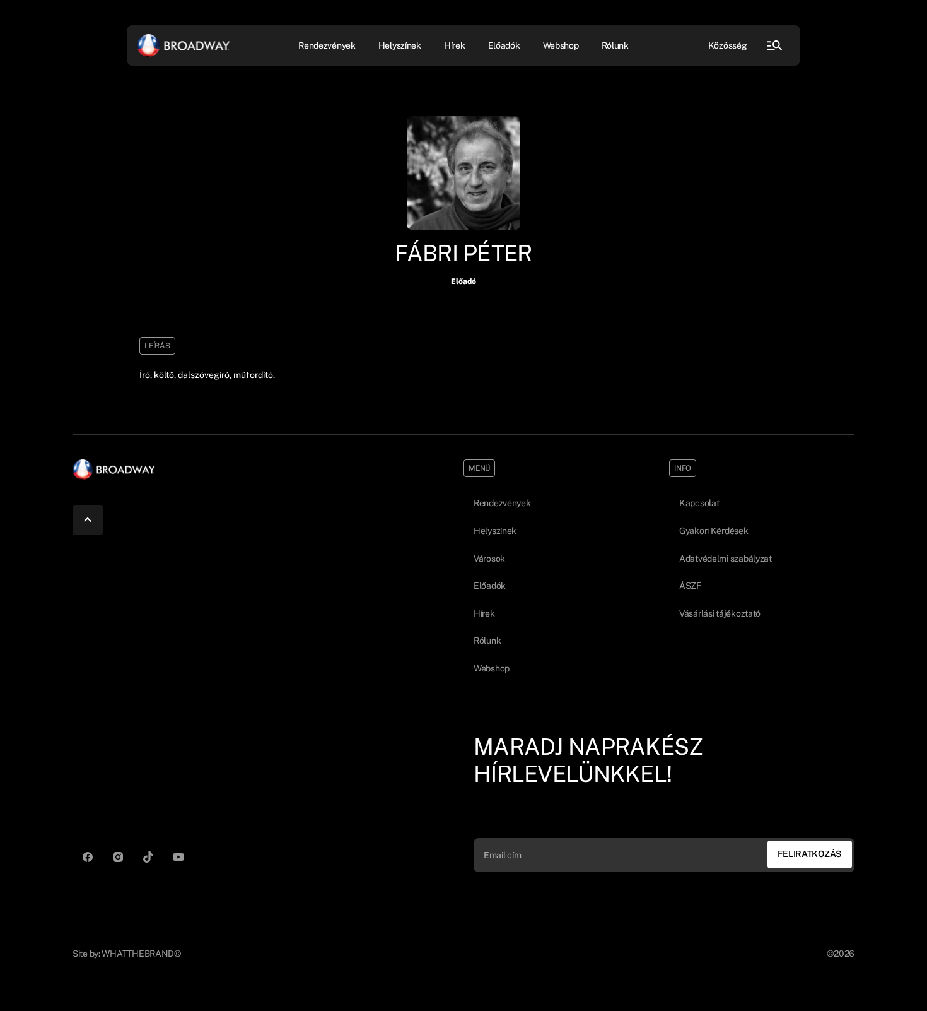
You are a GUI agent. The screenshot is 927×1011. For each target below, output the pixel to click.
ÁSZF (690, 586)
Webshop (561, 45)
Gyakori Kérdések (714, 531)
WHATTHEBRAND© (141, 954)
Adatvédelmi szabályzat (725, 558)
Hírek (454, 45)
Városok (489, 558)
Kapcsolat (699, 503)
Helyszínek (399, 45)
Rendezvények (502, 503)
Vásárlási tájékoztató (720, 613)
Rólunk (615, 45)
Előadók (504, 45)
